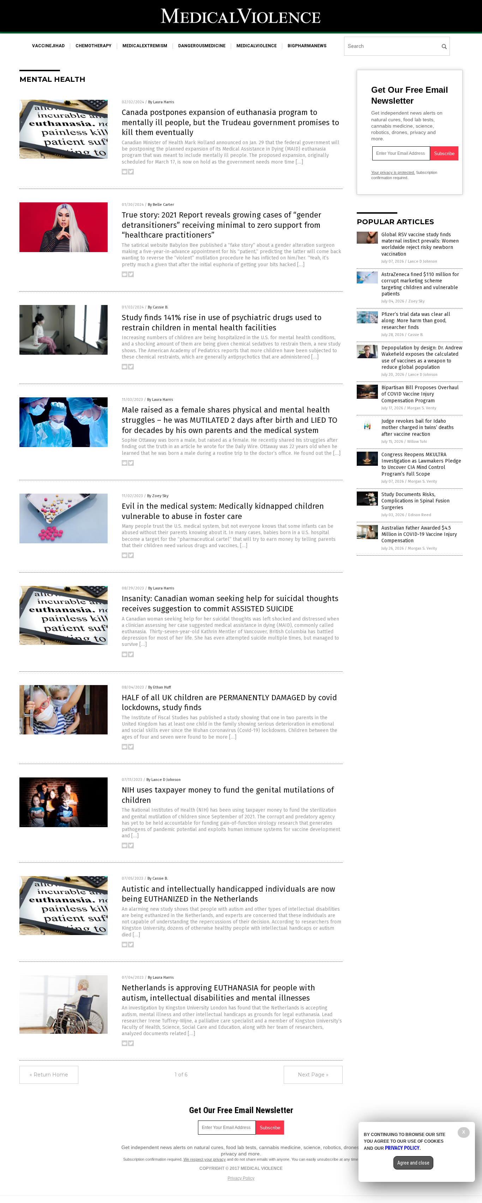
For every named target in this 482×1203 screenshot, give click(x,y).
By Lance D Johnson (163, 779)
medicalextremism (144, 45)
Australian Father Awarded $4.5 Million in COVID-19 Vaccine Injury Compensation (419, 534)
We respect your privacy (204, 1159)
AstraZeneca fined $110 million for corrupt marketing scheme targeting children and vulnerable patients (420, 284)
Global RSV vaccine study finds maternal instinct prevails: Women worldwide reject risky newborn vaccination (420, 244)
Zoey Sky (416, 301)
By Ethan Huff (159, 687)
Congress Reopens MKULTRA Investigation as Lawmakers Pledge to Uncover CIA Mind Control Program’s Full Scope (421, 464)
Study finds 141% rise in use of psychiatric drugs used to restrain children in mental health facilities (221, 322)
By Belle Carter (161, 204)
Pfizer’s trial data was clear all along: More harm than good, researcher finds (415, 320)
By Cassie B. (158, 307)
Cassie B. (415, 334)
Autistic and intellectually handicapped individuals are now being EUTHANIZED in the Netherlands (228, 894)
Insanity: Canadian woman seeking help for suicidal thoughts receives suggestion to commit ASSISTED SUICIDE (230, 603)
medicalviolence (256, 45)
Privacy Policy (241, 1178)
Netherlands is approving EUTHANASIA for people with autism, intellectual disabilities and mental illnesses (218, 993)
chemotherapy (94, 45)
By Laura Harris (161, 102)
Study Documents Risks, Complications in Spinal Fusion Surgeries (415, 500)
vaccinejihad (48, 45)
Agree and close (413, 1163)
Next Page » (313, 1074)
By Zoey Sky (157, 496)
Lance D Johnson (422, 261)
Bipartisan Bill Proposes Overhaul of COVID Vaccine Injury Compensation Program (420, 394)
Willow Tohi (417, 441)
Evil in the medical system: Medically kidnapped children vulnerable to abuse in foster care (223, 511)
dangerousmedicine (201, 45)
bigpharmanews (307, 45)
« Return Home (49, 1074)
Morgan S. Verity (421, 408)
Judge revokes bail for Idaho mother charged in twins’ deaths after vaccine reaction (417, 427)
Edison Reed (419, 515)
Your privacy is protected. (393, 172)
